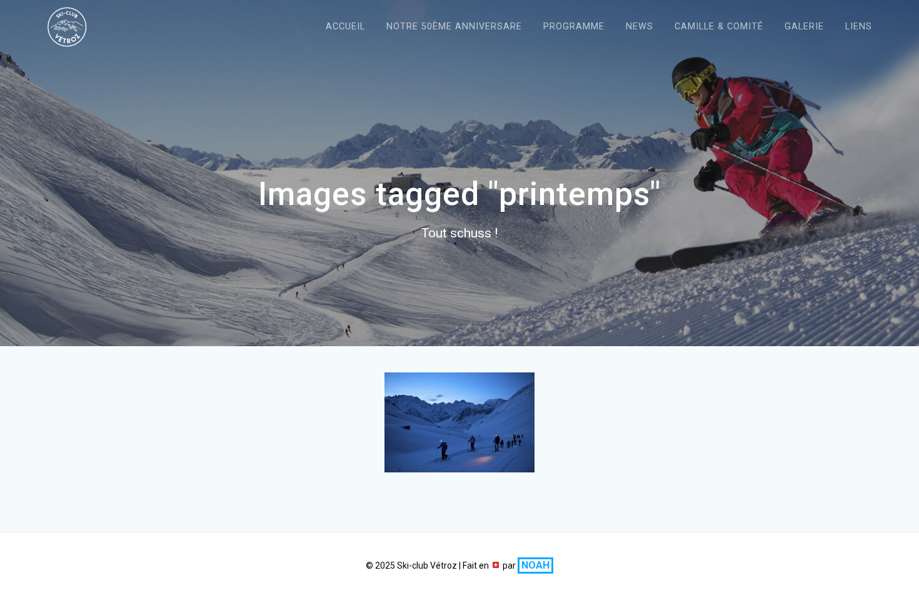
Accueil (345, 26)
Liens (858, 26)
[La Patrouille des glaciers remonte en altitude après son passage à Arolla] (459, 422)
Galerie (804, 26)
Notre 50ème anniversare (454, 26)
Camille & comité (719, 26)
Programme (574, 26)
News (639, 26)
